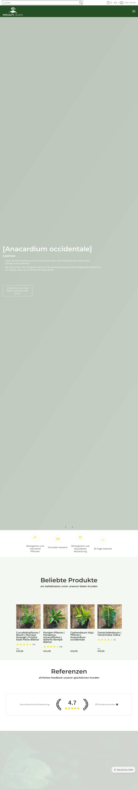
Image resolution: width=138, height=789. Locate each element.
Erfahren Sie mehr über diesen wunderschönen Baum (18, 291)
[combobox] (40, 3)
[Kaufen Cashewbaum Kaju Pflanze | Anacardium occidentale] (82, 616)
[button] (117, 704)
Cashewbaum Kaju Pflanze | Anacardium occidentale (82, 636)
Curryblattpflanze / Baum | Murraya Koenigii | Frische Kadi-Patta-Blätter (28, 636)
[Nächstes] (72, 527)
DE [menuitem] (126, 3)
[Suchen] (80, 3)
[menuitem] (112, 2)
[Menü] (133, 11)
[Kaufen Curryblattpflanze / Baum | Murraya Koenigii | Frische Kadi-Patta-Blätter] (28, 616)
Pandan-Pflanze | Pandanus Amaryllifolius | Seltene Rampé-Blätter (53, 637)
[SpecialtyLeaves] (13, 11)
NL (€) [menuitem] (132, 3)
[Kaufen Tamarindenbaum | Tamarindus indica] (109, 616)
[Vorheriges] (66, 527)
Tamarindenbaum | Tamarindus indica (109, 633)
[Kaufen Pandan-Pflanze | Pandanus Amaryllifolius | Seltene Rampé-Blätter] (55, 616)
